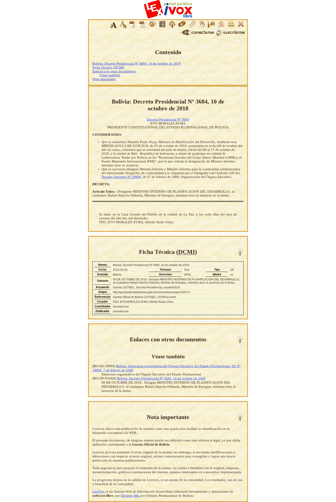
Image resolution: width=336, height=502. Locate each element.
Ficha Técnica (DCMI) (108, 67)
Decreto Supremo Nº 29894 (121, 177)
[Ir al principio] (240, 252)
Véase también (109, 75)
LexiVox (98, 491)
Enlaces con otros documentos (114, 71)
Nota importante (103, 79)
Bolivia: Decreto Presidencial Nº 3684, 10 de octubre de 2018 (136, 63)
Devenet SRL (130, 495)
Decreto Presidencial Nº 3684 (168, 119)
